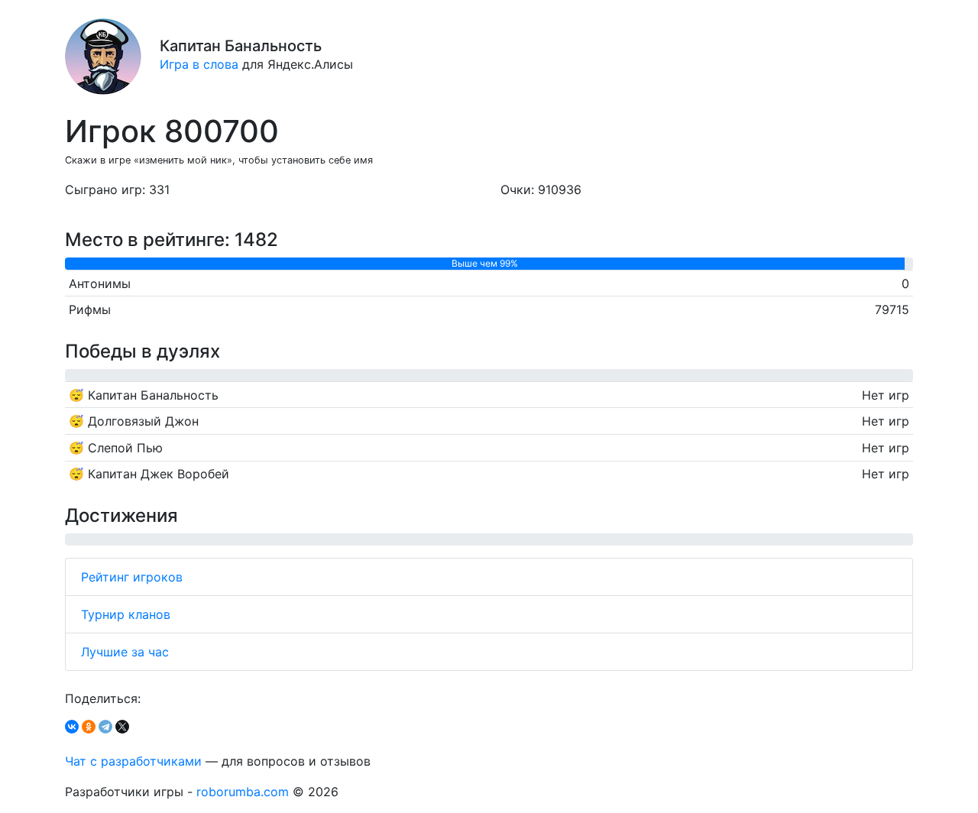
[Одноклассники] (89, 727)
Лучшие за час (125, 651)
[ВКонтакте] (72, 727)
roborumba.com (242, 791)
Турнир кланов (125, 614)
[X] (122, 727)
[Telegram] (105, 727)
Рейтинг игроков (132, 577)
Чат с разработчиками (133, 761)
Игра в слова (199, 64)
